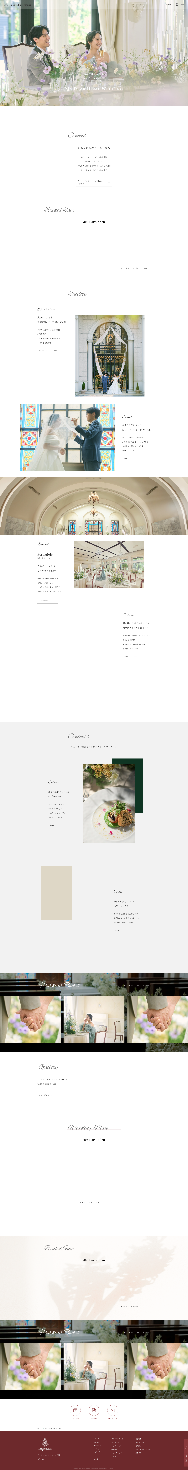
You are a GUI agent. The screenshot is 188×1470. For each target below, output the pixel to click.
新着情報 (114, 1449)
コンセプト (97, 1439)
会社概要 (138, 1439)
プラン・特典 (116, 1442)
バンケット (99, 1449)
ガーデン (98, 1452)
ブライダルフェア (117, 1439)
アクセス (114, 1456)
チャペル (98, 1445)
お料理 (95, 1459)
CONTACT (168, 4)
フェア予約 (186, 1445)
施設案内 (96, 1442)
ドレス (95, 1455)
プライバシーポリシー (143, 1449)
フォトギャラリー (117, 1453)
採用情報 (138, 1453)
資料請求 (186, 1458)
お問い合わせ (139, 1442)
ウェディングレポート (119, 1446)
